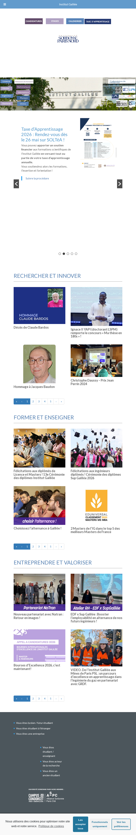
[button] (16, 183)
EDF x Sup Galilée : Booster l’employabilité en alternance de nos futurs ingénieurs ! (96, 617)
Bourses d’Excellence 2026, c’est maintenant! (37, 667)
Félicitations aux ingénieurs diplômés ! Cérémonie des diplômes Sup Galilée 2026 (96, 474)
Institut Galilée (68, 4)
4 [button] (72, 254)
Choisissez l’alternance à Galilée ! (37, 528)
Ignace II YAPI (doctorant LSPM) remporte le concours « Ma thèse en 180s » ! (96, 332)
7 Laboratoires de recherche (118, 82)
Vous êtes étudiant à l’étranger (33, 728)
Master (5, 88)
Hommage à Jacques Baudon (34, 387)
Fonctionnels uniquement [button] (100, 824)
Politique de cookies (51, 826)
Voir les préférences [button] (121, 824)
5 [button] (76, 254)
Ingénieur (6, 96)
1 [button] (60, 254)
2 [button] (64, 254)
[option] (68, 156)
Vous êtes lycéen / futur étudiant (34, 722)
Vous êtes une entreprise (30, 733)
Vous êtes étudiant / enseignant (49, 751)
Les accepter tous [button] (80, 824)
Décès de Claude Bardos (31, 327)
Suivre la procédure (37, 178)
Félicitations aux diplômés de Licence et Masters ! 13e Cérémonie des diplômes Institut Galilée (39, 474)
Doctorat (6, 103)
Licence (6, 81)
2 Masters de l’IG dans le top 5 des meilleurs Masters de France (95, 530)
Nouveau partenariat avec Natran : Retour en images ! (38, 616)
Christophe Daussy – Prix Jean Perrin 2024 (92, 382)
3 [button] (68, 254)
